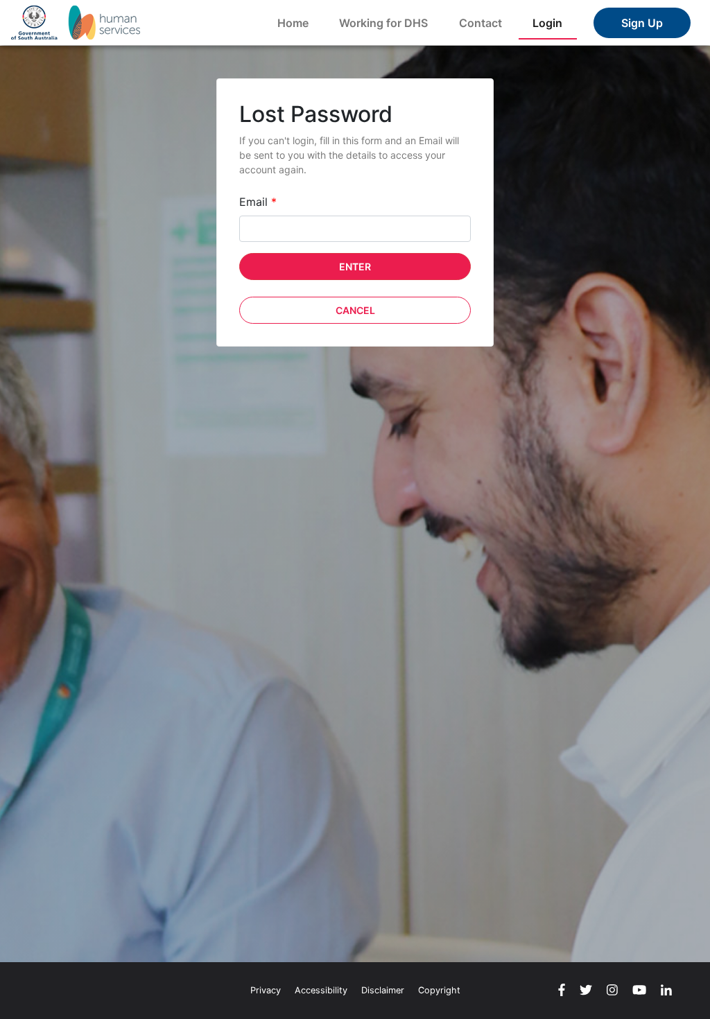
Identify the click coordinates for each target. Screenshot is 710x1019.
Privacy (265, 990)
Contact (480, 23)
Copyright (439, 990)
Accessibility (321, 990)
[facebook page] (562, 991)
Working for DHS (383, 23)
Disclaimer (382, 990)
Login (547, 23)
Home (293, 23)
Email (258, 202)
